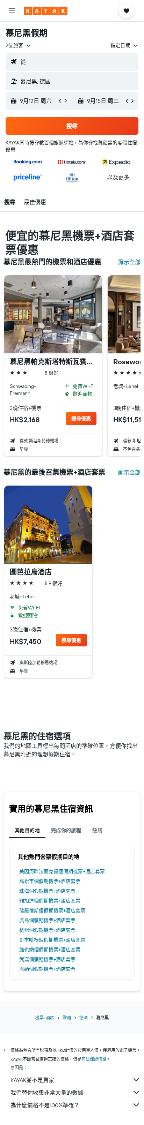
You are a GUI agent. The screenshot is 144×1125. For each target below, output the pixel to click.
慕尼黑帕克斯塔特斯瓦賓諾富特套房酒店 (53, 362)
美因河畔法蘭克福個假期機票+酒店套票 (62, 871)
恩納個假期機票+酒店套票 (47, 969)
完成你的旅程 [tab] (66, 830)
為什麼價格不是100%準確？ (44, 1105)
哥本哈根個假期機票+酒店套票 (52, 940)
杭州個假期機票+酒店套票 (47, 930)
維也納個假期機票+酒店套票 (49, 949)
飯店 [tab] (97, 830)
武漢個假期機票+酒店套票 (47, 959)
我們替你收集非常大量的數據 (46, 1092)
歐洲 (67, 1017)
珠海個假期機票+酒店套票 (47, 891)
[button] (12, 10)
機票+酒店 (44, 1017)
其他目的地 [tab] (27, 830)
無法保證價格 (94, 1059)
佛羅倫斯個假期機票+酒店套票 (52, 910)
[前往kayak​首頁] (45, 11)
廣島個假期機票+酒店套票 (47, 920)
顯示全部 (129, 261)
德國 (83, 1017)
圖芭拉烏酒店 (31, 572)
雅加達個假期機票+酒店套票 (49, 901)
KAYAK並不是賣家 (32, 1080)
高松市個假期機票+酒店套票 (49, 881)
